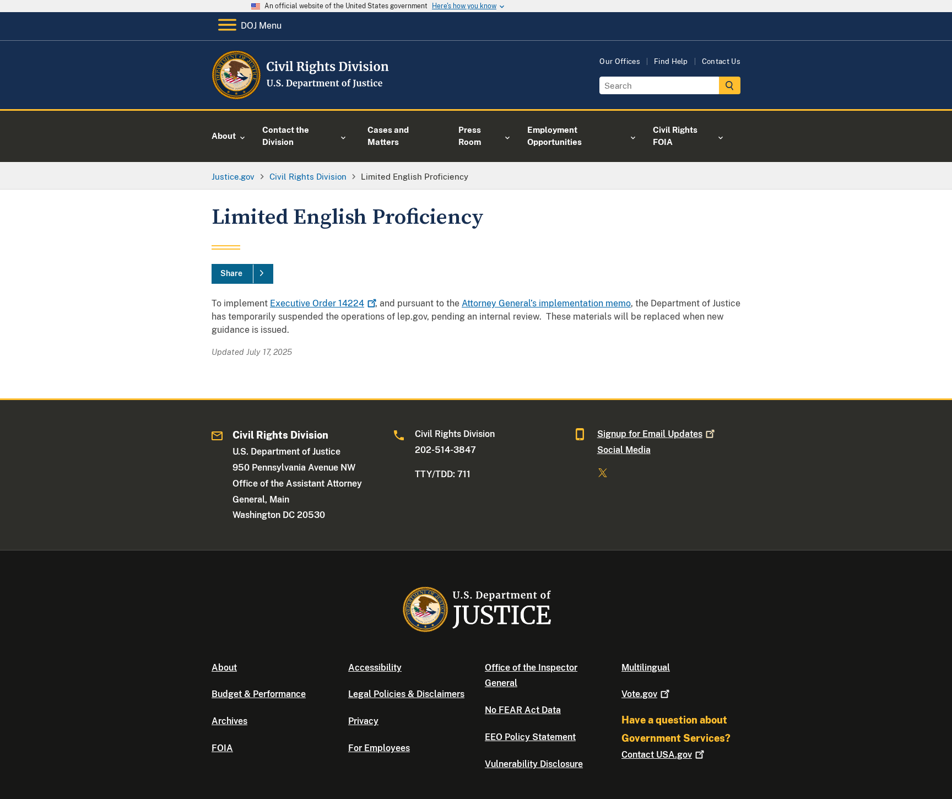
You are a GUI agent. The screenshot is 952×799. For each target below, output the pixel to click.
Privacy (363, 721)
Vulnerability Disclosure (534, 764)
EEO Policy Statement (530, 737)
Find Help (671, 61)
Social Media (624, 450)
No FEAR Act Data (523, 710)
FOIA (222, 748)
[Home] (301, 96)
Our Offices (619, 61)
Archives (229, 721)
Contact (656, 754)
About (224, 667)
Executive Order (317, 303)
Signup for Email (649, 434)
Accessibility (375, 667)
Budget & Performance (259, 694)
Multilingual (645, 667)
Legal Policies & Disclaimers (406, 694)
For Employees (379, 748)
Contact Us (721, 61)
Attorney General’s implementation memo (546, 303)
